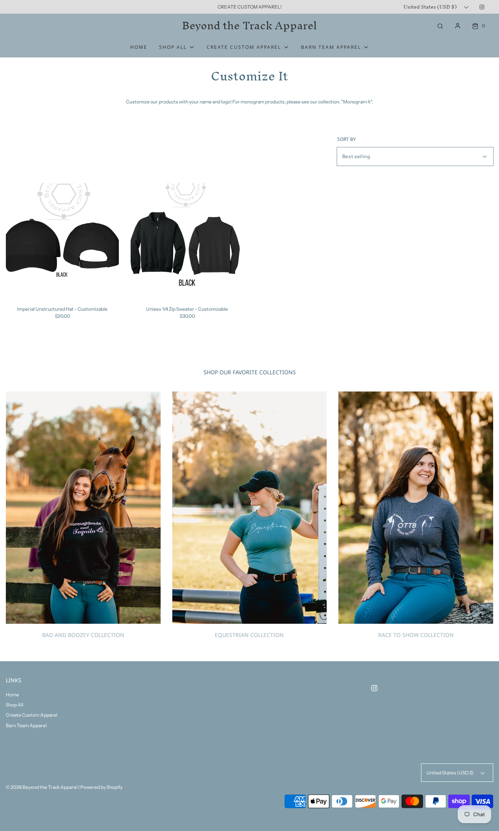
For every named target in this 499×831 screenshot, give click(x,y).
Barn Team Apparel (26, 725)
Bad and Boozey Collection (83, 635)
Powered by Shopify (101, 787)
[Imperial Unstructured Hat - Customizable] (62, 239)
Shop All (14, 705)
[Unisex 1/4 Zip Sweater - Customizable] (187, 239)
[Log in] (457, 26)
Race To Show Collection (416, 635)
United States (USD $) (430, 7)
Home (138, 47)
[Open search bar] (440, 25)
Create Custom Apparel (31, 715)
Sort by (346, 139)
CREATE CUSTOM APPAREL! (249, 7)
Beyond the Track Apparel (249, 25)
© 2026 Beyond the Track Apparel (42, 787)
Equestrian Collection (249, 635)
